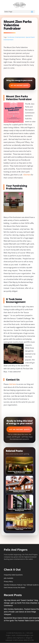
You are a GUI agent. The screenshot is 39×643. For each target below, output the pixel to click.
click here (12, 384)
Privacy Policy (8, 581)
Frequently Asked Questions (13, 575)
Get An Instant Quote (19, 85)
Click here (27, 175)
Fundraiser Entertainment (16, 37)
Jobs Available (8, 578)
